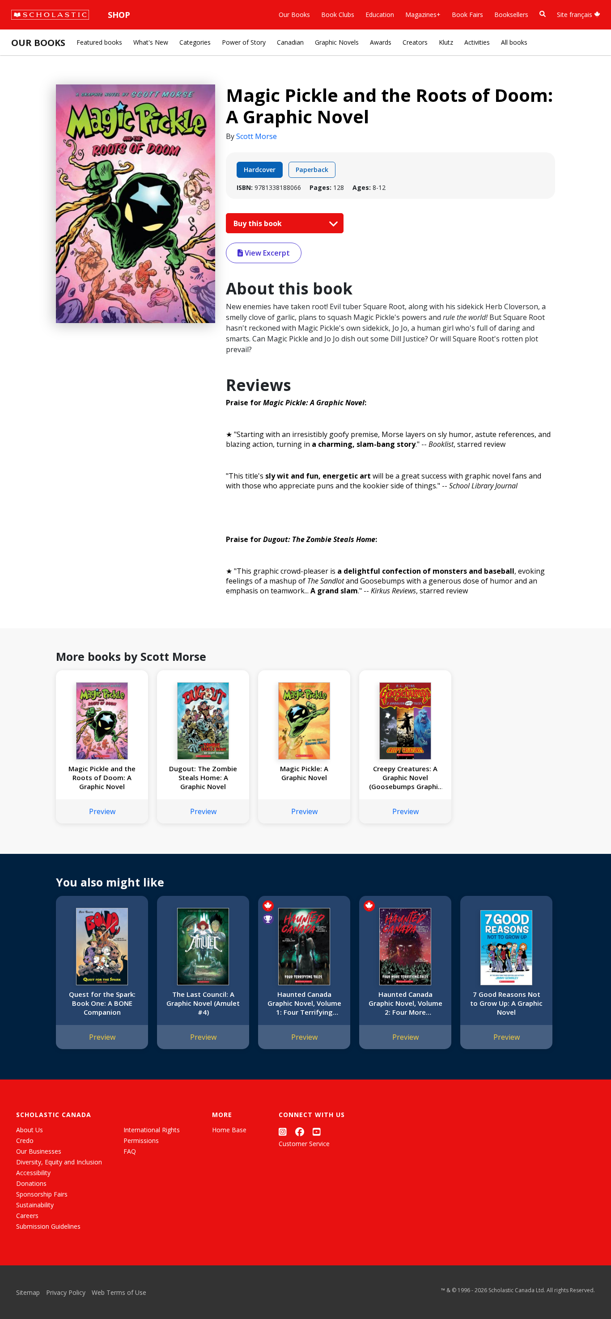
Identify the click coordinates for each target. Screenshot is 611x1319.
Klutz (446, 42)
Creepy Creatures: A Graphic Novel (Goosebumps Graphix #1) (405, 777)
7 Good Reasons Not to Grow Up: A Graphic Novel (506, 1003)
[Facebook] (299, 1132)
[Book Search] (542, 14)
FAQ (129, 1151)
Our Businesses (38, 1151)
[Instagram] (283, 1132)
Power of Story (244, 42)
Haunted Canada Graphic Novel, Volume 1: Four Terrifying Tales (304, 1003)
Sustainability (35, 1205)
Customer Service (304, 1143)
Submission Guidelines (48, 1226)
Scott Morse (256, 136)
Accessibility (33, 1172)
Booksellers (511, 14)
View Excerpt (266, 253)
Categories (195, 42)
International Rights (151, 1130)
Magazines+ (423, 14)
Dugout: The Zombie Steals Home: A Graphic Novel (203, 777)
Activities (477, 42)
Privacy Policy (65, 1292)
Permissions (141, 1140)
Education (379, 14)
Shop (119, 14)
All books (514, 42)
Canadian (290, 42)
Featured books (99, 42)
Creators (415, 42)
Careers (27, 1215)
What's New (150, 42)
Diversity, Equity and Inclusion (59, 1162)
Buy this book (258, 223)
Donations (31, 1183)
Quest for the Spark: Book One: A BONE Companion (102, 1003)
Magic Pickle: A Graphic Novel (304, 773)
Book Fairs (467, 14)
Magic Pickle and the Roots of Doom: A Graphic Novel (102, 777)
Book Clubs (337, 14)
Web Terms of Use (119, 1292)
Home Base (229, 1130)
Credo (25, 1140)
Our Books (294, 14)
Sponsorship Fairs (42, 1194)
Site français (575, 14)
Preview (102, 811)
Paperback (312, 169)
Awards (380, 42)
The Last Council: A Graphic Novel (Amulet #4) (203, 1003)
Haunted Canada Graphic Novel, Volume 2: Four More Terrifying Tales (405, 1003)
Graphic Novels (337, 42)
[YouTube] (317, 1132)
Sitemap (28, 1292)
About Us (29, 1130)
